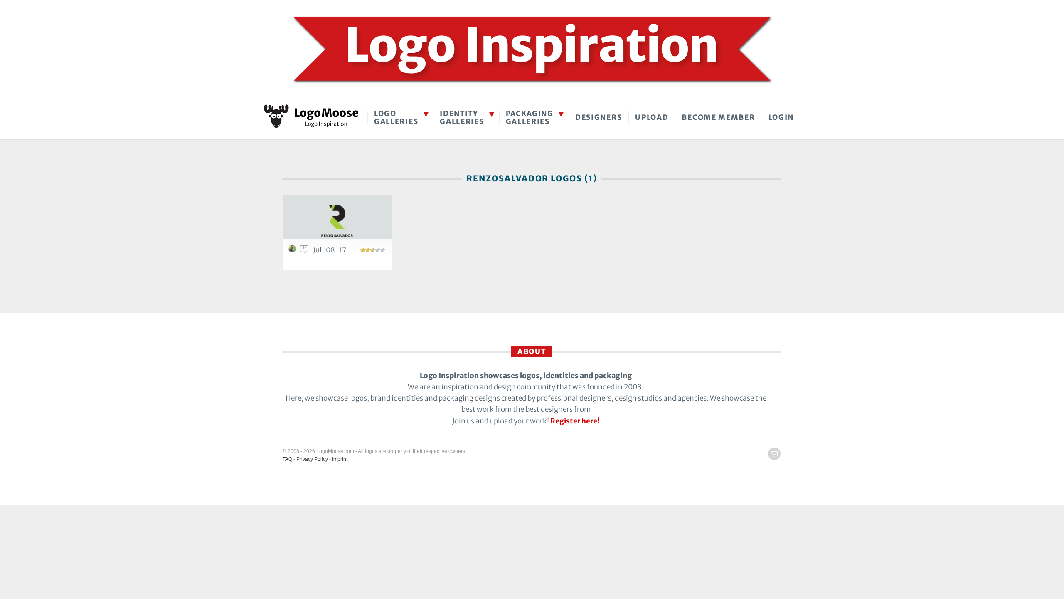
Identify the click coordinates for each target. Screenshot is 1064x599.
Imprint (339, 459)
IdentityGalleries (462, 117)
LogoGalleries (396, 117)
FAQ (287, 459)
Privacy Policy (312, 459)
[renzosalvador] (293, 250)
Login (781, 117)
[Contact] (774, 454)
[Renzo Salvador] (337, 221)
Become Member (718, 117)
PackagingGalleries (530, 117)
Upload (651, 117)
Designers (598, 117)
